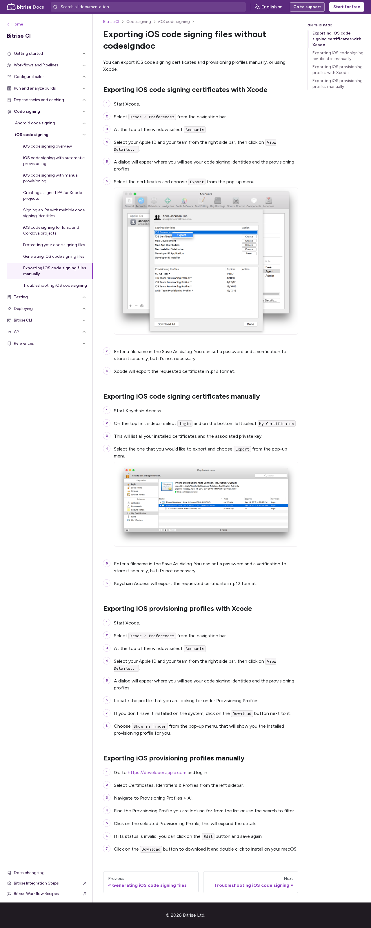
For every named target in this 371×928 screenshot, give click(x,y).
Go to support (307, 6)
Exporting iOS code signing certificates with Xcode (336, 39)
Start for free (346, 6)
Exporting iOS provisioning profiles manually (337, 83)
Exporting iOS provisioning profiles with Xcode (337, 69)
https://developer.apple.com (157, 772)
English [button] (269, 7)
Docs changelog (29, 872)
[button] (46, 53)
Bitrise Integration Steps (36, 883)
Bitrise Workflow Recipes (36, 893)
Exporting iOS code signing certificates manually (337, 55)
